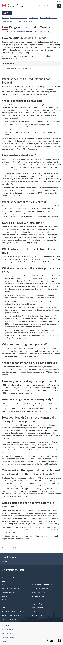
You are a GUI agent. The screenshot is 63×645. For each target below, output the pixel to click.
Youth (33, 611)
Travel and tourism (8, 592)
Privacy (4, 641)
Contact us (5, 561)
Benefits (4, 600)
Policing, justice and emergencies (42, 584)
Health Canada (33, 18)
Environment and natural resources (13, 611)
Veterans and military (38, 608)
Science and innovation (39, 600)
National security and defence (11, 615)
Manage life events (37, 615)
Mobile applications (8, 629)
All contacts (5, 574)
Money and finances (38, 596)
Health (4, 604)
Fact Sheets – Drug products (23, 21)
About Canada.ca (7, 633)
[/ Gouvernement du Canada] (13, 5)
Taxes (3, 608)
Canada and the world (38, 592)
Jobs (3, 584)
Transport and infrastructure (41, 588)
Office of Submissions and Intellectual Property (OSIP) (29, 31)
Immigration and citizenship (10, 588)
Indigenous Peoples (38, 604)
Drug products (8, 21)
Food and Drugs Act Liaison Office (19, 68)
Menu (6, 13)
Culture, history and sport (10, 619)
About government (8, 578)
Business (4, 596)
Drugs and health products (48, 18)
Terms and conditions (8, 637)
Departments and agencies (18, 18)
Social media (6, 625)
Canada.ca (5, 18)
